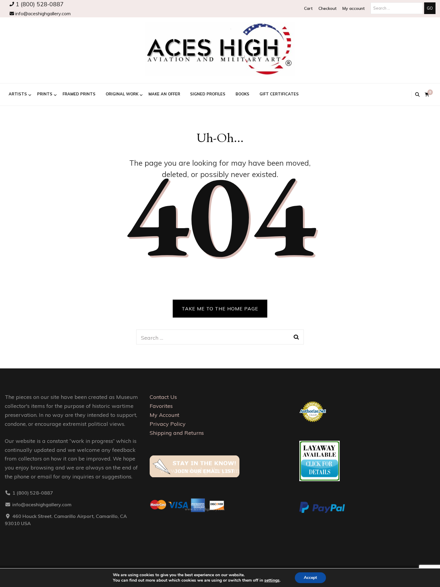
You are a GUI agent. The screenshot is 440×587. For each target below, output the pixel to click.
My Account (164, 414)
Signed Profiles (207, 94)
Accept (310, 577)
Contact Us (163, 397)
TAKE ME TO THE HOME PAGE (220, 309)
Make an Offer (164, 94)
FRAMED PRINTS (79, 94)
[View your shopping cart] (427, 94)
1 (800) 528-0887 (39, 4)
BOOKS (242, 94)
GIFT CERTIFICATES (279, 94)
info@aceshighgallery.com (42, 13)
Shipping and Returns (177, 432)
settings (272, 580)
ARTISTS (18, 94)
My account (353, 8)
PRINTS (44, 94)
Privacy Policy (168, 423)
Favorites (161, 405)
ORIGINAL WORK (122, 94)
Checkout (327, 8)
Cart (308, 8)
